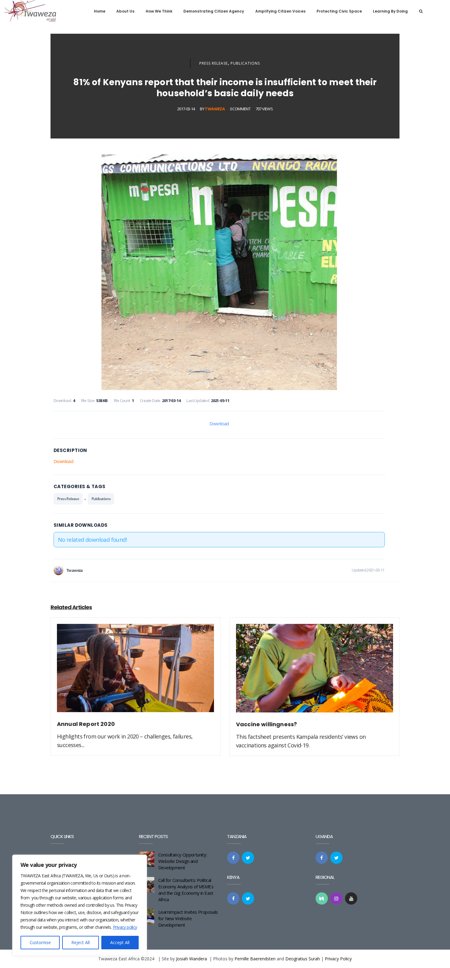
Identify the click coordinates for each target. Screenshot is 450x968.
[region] (79, 905)
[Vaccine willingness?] (314, 671)
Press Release (213, 63)
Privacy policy (125, 927)
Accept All (119, 942)
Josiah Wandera (191, 959)
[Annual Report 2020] (135, 671)
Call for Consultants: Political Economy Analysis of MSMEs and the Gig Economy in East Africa (185, 889)
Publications (245, 63)
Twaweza (215, 109)
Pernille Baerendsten (255, 959)
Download (219, 423)
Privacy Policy (338, 959)
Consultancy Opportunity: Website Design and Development (182, 861)
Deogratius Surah (302, 959)
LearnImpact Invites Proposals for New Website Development (188, 918)
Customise (40, 942)
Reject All (80, 942)
